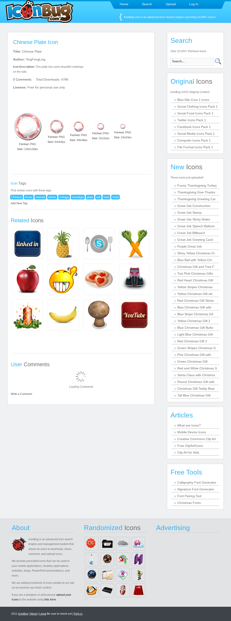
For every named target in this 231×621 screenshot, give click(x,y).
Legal (42, 613)
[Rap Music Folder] (107, 544)
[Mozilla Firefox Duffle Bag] (91, 590)
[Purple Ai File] (123, 575)
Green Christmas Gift (192, 361)
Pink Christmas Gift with (194, 355)
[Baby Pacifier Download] (123, 559)
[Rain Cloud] (123, 544)
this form (50, 599)
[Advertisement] (119, 77)
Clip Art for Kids (188, 452)
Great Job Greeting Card (195, 239)
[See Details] (27, 243)
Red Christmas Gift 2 (192, 341)
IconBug (23, 613)
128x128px (31, 149)
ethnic (52, 197)
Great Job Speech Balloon (196, 226)
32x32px (104, 138)
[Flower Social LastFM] (91, 544)
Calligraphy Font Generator (196, 482)
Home (124, 4)
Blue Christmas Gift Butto (195, 327)
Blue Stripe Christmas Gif (195, 314)
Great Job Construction (193, 206)
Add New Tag (19, 203)
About (33, 613)
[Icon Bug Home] (39, 21)
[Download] (27, 126)
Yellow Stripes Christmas (195, 287)
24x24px (126, 137)
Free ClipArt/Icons (190, 445)
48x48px (82, 140)
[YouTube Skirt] (138, 590)
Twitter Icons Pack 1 (191, 120)
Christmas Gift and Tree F (195, 267)
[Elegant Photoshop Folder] (107, 575)
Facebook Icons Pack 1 (194, 127)
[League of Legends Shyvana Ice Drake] (91, 575)
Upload (171, 4)
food (106, 197)
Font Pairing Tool (189, 496)
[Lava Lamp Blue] (91, 559)
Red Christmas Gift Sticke (195, 300)
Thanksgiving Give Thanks (196, 192)
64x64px (60, 142)
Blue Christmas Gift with (194, 307)
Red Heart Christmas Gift (195, 280)
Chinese (16, 197)
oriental (40, 197)
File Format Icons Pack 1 (195, 147)
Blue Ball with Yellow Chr (194, 260)
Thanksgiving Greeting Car (196, 199)
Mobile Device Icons (191, 432)
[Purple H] (138, 559)
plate (90, 197)
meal (115, 197)
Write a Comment (21, 394)
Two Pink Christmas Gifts (195, 273)
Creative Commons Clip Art (196, 439)
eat (98, 197)
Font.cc (78, 613)
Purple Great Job (189, 246)
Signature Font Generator (195, 489)
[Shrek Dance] (138, 575)
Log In (193, 4)
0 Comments (22, 79)
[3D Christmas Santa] (123, 590)
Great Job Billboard (191, 233)
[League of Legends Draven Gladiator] (107, 559)
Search (147, 4)
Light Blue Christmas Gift (195, 334)
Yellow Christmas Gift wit (194, 294)
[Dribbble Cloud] (138, 544)
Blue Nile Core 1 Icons (193, 100)
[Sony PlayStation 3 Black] (107, 590)
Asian (28, 197)
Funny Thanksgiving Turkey (197, 185)
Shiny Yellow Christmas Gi (196, 253)
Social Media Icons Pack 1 (196, 133)
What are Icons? (189, 425)
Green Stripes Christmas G (196, 348)
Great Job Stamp (189, 212)
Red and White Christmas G (197, 368)
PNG (33, 144)
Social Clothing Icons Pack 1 (197, 106)
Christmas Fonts (189, 503)
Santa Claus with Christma (196, 375)
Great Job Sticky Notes (193, 219)
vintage (64, 197)
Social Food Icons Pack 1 (195, 113)
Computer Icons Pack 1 (194, 140)
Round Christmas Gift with (196, 382)
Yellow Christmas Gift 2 (193, 321)
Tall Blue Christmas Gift (193, 395)
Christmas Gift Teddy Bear (196, 388)
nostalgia (78, 197)
